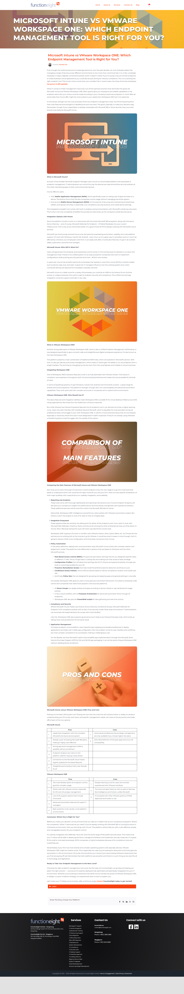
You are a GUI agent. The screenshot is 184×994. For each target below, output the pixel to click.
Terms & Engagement (107, 973)
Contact (100, 881)
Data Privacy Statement (124, 973)
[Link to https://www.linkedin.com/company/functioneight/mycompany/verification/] (136, 927)
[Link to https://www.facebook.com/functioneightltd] (131, 927)
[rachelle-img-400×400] (50, 63)
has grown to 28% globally (57, 84)
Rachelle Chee (60, 64)
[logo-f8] (45, 3)
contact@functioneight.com (102, 927)
